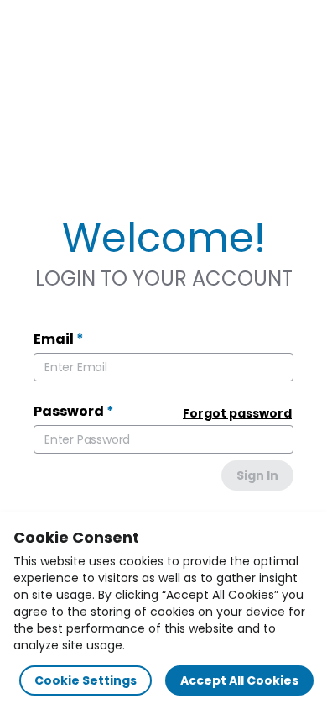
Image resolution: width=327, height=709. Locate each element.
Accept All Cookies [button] (239, 680)
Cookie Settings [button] (85, 680)
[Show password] (272, 439)
